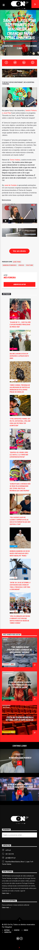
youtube (29, 265)
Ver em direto (19, 251)
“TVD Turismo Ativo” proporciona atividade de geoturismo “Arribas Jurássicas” (19, 651)
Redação (6, 664)
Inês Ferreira (19, 46)
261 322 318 (10, 854)
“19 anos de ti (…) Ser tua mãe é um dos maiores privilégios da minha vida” (20, 324)
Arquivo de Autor (19, 284)
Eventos (16, 930)
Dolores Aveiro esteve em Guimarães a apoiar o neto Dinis (19, 356)
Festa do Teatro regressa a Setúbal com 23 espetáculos (19, 718)
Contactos (7, 932)
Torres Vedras (15, 160)
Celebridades (8, 673)
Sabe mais (5, 893)
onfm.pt (8, 850)
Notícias (16, 17)
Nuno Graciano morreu (20, 757)
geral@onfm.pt (10, 858)
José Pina (17, 262)
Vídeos (21, 265)
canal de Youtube (10, 185)
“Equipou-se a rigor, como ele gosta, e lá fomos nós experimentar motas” (19, 454)
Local (9, 17)
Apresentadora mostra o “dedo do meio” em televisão (19, 785)
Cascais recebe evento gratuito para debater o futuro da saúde (19, 685)
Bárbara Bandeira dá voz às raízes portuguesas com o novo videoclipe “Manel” (20, 553)
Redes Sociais (27, 17)
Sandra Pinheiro (9, 265)
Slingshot (8, 927)
